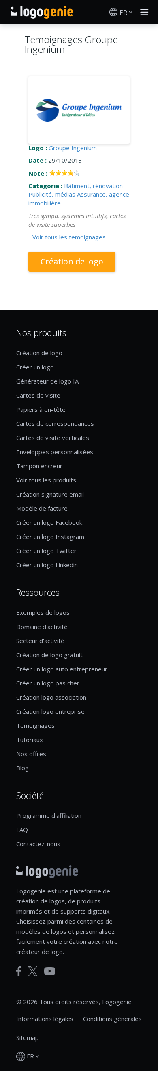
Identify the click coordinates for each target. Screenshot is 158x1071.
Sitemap (27, 1037)
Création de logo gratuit (49, 655)
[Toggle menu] (142, 12)
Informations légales (44, 1018)
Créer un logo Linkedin (47, 565)
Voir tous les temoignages (69, 237)
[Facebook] (18, 971)
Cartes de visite (38, 395)
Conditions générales (112, 1018)
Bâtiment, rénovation (93, 186)
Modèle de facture (42, 508)
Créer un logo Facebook (49, 522)
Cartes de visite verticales (52, 438)
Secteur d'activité (40, 641)
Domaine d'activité (42, 626)
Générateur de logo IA (47, 381)
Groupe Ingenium (73, 148)
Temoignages (35, 725)
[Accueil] (42, 12)
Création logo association (51, 697)
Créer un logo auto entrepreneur (61, 669)
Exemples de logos (43, 612)
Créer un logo (35, 367)
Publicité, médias (51, 194)
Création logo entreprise (50, 711)
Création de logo (72, 261)
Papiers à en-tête (41, 409)
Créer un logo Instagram (50, 536)
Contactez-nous (38, 844)
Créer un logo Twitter (46, 551)
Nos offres (31, 754)
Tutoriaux (29, 740)
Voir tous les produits (46, 480)
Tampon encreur (39, 466)
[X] (33, 971)
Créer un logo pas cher (47, 683)
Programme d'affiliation (48, 815)
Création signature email (50, 494)
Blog (22, 768)
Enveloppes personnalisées (54, 452)
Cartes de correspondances (55, 423)
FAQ (22, 830)
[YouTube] (49, 971)
